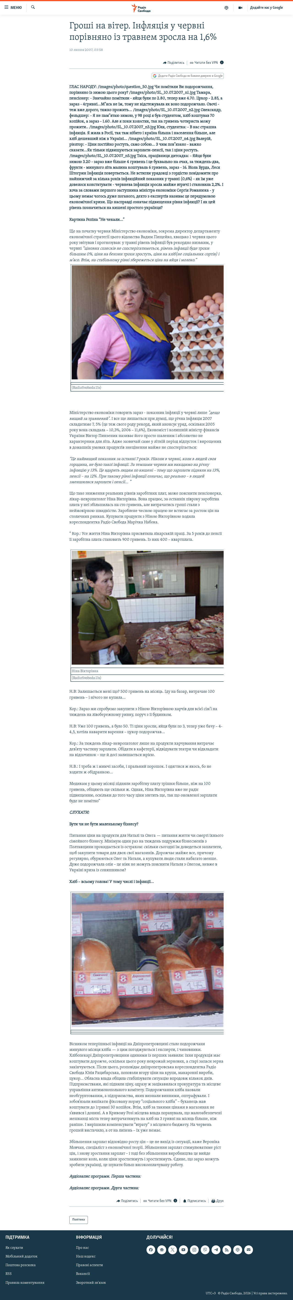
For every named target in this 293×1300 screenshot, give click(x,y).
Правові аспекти (89, 1265)
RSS (8, 1274)
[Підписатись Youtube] (183, 1249)
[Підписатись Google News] (161, 1249)
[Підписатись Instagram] (194, 1249)
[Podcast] (237, 1249)
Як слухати (14, 1248)
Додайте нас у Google (266, 8)
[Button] (173, 63)
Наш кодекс (85, 1256)
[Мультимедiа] (240, 8)
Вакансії (83, 1274)
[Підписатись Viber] (205, 1249)
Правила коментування (24, 1282)
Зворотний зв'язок (91, 1282)
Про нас (82, 1248)
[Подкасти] (226, 8)
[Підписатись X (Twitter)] (172, 1249)
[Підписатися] (248, 1249)
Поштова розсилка (20, 1265)
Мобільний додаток (21, 1256)
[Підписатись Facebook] (150, 1249)
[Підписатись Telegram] (216, 1249)
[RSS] (226, 1249)
